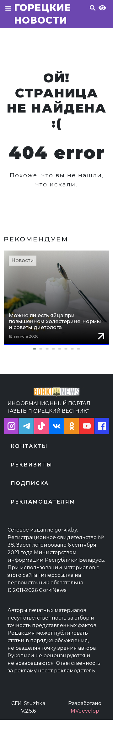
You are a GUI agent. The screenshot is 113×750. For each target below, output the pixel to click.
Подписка (30, 483)
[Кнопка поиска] (92, 16)
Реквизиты (31, 465)
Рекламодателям (43, 502)
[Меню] (8, 16)
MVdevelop (85, 711)
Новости (22, 260)
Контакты (29, 446)
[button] (56, 349)
